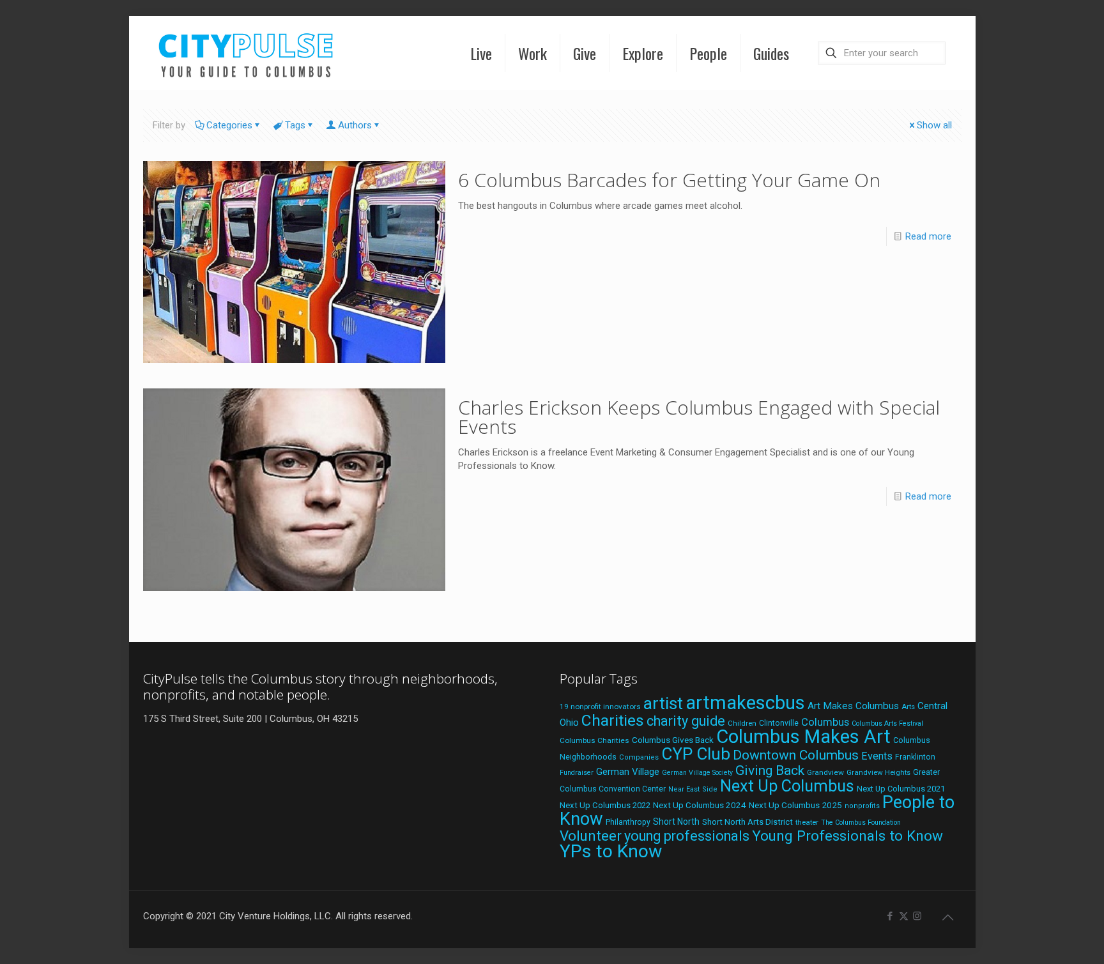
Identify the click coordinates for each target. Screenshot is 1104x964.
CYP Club (695, 753)
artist (663, 703)
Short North (676, 821)
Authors (355, 125)
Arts (908, 706)
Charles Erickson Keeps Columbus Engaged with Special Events (699, 417)
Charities (612, 720)
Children (742, 723)
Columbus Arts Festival (887, 723)
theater (806, 822)
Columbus (825, 722)
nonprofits (862, 806)
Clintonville (779, 723)
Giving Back (769, 770)
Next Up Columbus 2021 (901, 788)
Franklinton (915, 757)
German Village (627, 771)
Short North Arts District (747, 822)
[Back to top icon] (948, 917)
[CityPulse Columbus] (246, 52)
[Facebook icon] (890, 916)
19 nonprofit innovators (600, 706)
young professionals (686, 836)
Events (877, 756)
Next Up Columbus (787, 786)
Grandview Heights (878, 772)
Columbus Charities (594, 740)
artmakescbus (745, 703)
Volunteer (591, 835)
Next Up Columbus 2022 (605, 805)
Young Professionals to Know (847, 835)
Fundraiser (577, 773)
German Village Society (697, 773)
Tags (295, 125)
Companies (639, 757)
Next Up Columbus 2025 (795, 805)
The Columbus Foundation (861, 822)
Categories (229, 125)
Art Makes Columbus (853, 706)
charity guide (686, 721)
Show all (934, 125)
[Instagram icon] (917, 916)
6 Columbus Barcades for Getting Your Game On (669, 180)
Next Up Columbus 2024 (699, 805)
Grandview (825, 772)
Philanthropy (628, 822)
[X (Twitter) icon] (903, 916)
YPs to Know (611, 851)
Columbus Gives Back (673, 740)
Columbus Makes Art (803, 736)
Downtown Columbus (796, 755)
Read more (928, 236)
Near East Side (692, 789)
